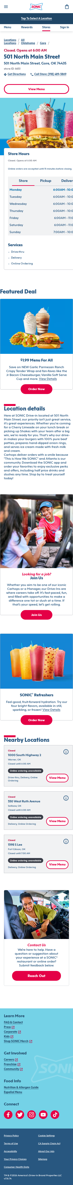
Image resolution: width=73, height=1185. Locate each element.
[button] (38, 766)
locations (10, 40)
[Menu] (6, 6)
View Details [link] (48, 379)
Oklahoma (28, 43)
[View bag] (67, 6)
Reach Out (37, 976)
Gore (43, 43)
